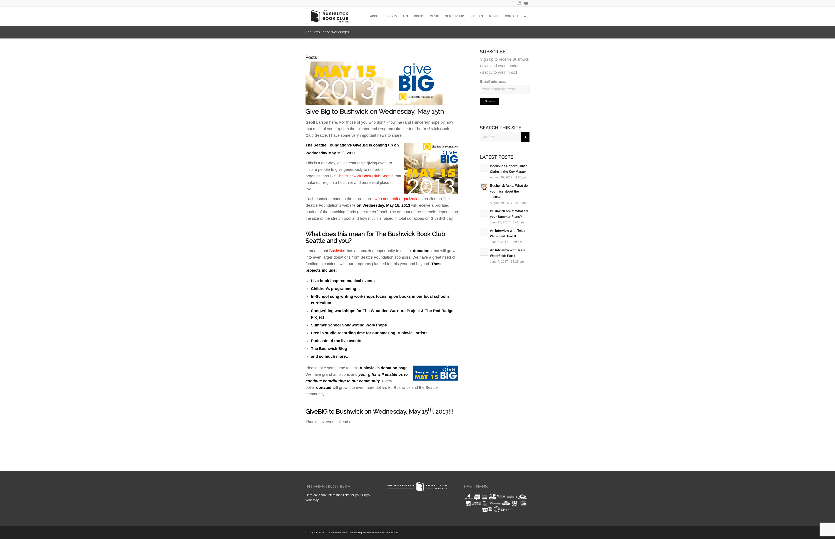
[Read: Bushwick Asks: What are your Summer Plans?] (484, 212)
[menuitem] (375, 16)
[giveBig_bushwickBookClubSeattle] (382, 83)
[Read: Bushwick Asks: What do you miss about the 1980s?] (484, 187)
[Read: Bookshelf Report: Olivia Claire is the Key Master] (484, 167)
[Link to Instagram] (519, 3)
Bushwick (337, 251)
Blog (342, 348)
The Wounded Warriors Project (391, 311)
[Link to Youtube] (526, 3)
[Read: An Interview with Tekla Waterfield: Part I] (484, 252)
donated (323, 387)
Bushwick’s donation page (382, 368)
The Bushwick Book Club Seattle (365, 176)
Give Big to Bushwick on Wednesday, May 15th (375, 111)
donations (422, 251)
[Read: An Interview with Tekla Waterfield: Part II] (484, 232)
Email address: (493, 82)
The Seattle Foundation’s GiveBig (337, 145)
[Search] (525, 16)
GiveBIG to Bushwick (334, 411)
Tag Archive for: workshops (327, 32)
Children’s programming (333, 288)
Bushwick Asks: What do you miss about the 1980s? (509, 191)
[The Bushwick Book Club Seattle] (329, 16)
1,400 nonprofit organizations (397, 199)
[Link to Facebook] (513, 3)
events (368, 281)
